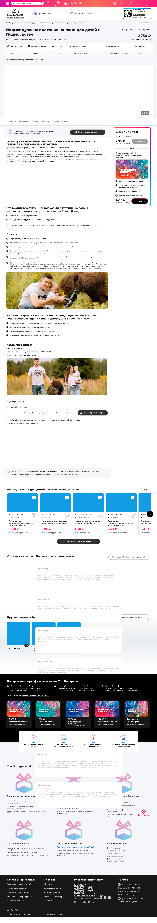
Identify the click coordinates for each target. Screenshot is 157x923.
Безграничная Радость (74, 722)
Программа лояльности (18, 893)
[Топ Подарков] (14, 15)
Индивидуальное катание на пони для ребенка (87, 522)
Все (145, 489)
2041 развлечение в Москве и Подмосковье (62, 474)
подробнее (61, 855)
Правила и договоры (54, 897)
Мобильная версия (53, 914)
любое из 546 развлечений (126, 154)
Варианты (23, 122)
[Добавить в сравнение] (34, 497)
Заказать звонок (76, 3)
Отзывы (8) (45, 122)
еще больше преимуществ (130, 195)
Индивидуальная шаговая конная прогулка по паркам (55, 522)
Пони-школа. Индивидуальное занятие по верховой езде (21, 523)
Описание (11, 122)
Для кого (34, 122)
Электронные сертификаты (20, 897)
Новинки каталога (83, 14)
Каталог (48, 5)
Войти (139, 5)
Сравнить (129, 30)
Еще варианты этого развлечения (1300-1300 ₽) (25, 60)
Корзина (147, 5)
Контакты (49, 901)
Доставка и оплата (16, 901)
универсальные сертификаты (36, 695)
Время (56, 122)
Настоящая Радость (19, 722)
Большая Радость (47, 722)
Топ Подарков (25, 914)
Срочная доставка (46, 14)
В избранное (145, 30)
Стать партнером (52, 893)
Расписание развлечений (19, 884)
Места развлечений (16, 888)
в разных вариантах (90, 471)
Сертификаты (58, 5)
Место (64, 122)
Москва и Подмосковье (15, 17)
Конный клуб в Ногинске (16, 407)
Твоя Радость (133, 722)
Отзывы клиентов (52, 888)
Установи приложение (84, 895)
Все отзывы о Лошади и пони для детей (128, 557)
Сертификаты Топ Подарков (17, 811)
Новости (48, 884)
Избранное (130, 5)
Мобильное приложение (139, 11)
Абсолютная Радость (108, 722)
